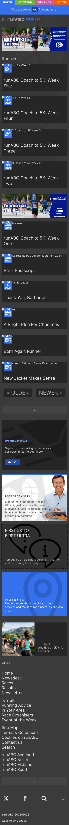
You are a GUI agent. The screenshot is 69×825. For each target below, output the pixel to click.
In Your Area (13, 710)
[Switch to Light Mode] (63, 798)
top (34, 409)
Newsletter (12, 692)
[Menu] (64, 19)
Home (7, 673)
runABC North (15, 759)
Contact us (12, 742)
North (7, 2)
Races (7, 682)
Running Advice (16, 705)
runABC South (15, 769)
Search (8, 747)
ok (35, 9)
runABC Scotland (18, 754)
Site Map (10, 727)
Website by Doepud (14, 820)
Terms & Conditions (20, 732)
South (61, 2)
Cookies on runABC (20, 737)
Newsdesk (12, 678)
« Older (18, 393)
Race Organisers (17, 715)
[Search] (44, 798)
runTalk (8, 700)
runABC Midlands (18, 764)
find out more (47, 9)
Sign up (12, 461)
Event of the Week (19, 719)
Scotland (25, 2)
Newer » (50, 393)
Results (9, 687)
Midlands (44, 2)
